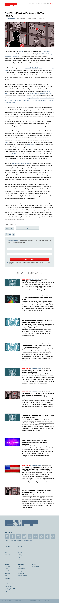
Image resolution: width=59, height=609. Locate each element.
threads (53, 536)
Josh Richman (35, 319)
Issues (33, 3)
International (7, 573)
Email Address (10, 252)
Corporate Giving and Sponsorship (10, 589)
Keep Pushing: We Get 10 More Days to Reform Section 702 (36, 371)
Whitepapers (21, 573)
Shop (6, 591)
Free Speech (7, 566)
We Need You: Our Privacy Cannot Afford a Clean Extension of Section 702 (38, 394)
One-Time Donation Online (9, 584)
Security (6, 552)
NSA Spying (9, 228)
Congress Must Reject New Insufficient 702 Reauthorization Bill (36, 346)
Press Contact (35, 566)
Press (6, 555)
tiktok (47, 536)
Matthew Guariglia (11, 18)
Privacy (6, 568)
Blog (19, 566)
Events (19, 570)
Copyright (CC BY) (6, 601)
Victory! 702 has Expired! (31, 281)
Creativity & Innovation (10, 570)
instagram (18, 536)
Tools (48, 3)
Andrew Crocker (36, 487)
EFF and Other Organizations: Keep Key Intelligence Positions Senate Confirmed (37, 468)
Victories (20, 552)
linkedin (41, 536)
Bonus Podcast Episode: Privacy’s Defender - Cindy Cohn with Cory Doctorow (34, 442)
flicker (35, 536)
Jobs (19, 557)
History (19, 554)
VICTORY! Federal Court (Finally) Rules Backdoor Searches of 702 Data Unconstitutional (36, 492)
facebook (12, 536)
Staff (19, 559)
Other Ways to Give (9, 592)
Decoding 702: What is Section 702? (27, 227)
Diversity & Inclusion (22, 561)
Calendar (20, 548)
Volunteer (20, 550)
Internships (20, 555)
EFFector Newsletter (23, 575)
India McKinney (36, 279)
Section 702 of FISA (47, 304)
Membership (7, 554)
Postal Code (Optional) (12, 246)
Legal (6, 550)
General (6, 548)
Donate (52, 3)
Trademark (19, 601)
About (29, 3)
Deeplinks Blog (26, 279)
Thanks (47, 601)
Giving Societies (8, 586)
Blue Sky (24, 536)
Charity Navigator (27, 540)
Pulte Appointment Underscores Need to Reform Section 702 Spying (37, 321)
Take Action (43, 3)
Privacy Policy (35, 601)
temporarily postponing (38, 303)
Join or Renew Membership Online (9, 581)
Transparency (8, 571)
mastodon (7, 536)
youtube (30, 536)
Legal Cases (21, 571)
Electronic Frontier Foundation (11, 5)
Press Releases (21, 568)
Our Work (38, 3)
